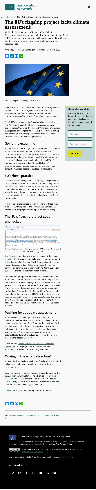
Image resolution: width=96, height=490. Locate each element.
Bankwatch (22, 7)
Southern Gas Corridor (34, 415)
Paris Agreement (19, 415)
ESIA (13, 299)
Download (9, 390)
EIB (10, 415)
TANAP (46, 415)
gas (6, 417)
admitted (9, 259)
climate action (55, 415)
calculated (51, 154)
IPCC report (27, 337)
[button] (89, 7)
